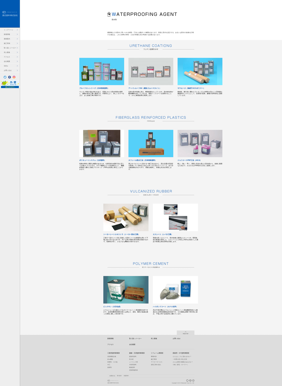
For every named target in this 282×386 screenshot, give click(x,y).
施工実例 (7, 43)
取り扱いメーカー (10, 48)
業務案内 (7, 39)
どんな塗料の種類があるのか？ (183, 362)
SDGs (6, 66)
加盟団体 (126, 375)
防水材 (131, 359)
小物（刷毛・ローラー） (180, 364)
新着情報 (7, 34)
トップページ (8, 30)
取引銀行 (119, 375)
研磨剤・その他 (112, 362)
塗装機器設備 (111, 356)
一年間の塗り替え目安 (180, 359)
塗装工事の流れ (156, 364)
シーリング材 (133, 362)
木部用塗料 (132, 364)
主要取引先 (112, 375)
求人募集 (7, 52)
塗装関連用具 (133, 370)
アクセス (7, 57)
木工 (108, 364)
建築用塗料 (132, 356)
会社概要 (7, 61)
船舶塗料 (132, 367)
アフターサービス (156, 362)
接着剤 (109, 367)
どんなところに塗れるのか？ (182, 356)
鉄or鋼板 (110, 359)
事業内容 (154, 356)
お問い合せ (8, 70)
